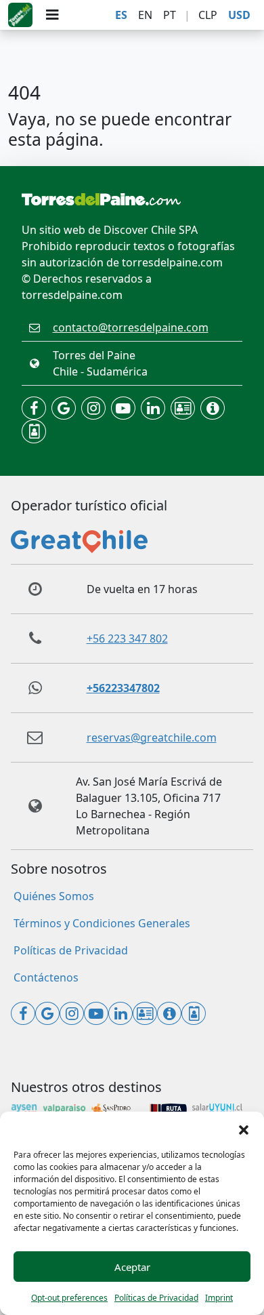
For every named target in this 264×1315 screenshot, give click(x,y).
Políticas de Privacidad (156, 1297)
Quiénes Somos (54, 896)
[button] (243, 1128)
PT (169, 14)
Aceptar (132, 1267)
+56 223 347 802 (127, 638)
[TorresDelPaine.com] (20, 15)
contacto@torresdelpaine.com (130, 327)
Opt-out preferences (69, 1297)
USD (239, 14)
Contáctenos (46, 977)
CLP (207, 14)
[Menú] (52, 15)
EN (145, 14)
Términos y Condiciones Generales (102, 923)
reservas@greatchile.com (152, 737)
